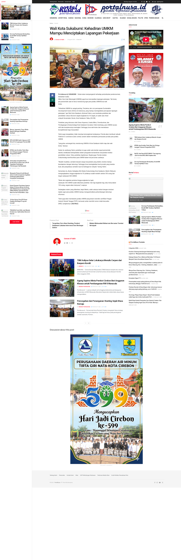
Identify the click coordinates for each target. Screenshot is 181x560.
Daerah (71, 18)
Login (154, 1)
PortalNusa (57, 482)
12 (99, 266)
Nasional (78, 18)
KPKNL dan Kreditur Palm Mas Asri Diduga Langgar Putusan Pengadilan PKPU (19, 151)
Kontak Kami (68, 1)
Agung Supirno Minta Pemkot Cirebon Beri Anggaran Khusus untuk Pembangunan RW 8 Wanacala (142, 127)
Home (51, 23)
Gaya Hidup (106, 18)
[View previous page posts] (85, 323)
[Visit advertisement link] (16, 72)
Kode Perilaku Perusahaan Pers (119, 475)
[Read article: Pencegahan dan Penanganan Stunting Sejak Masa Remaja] (62, 308)
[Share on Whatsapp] (52, 100)
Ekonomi (90, 18)
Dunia (84, 18)
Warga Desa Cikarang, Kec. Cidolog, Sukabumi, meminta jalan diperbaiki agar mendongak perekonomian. (143, 272)
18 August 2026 (96, 286)
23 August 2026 (90, 266)
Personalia (61, 1)
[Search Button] (162, 18)
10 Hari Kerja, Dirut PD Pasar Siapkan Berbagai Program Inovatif (18, 201)
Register (161, 1)
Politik (140, 18)
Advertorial (62, 18)
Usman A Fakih (59, 39)
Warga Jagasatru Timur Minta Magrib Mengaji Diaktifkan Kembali (19, 131)
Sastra (115, 18)
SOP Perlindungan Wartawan (87, 475)
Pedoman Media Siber (103, 475)
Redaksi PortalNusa (84, 286)
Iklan (73, 1)
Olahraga (98, 18)
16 (106, 286)
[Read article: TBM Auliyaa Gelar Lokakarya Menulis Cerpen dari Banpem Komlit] (62, 267)
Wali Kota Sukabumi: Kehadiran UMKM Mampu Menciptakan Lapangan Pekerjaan (16, 13)
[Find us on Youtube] (146, 1)
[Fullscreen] (161, 47)
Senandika (53, 18)
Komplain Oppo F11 (135, 278)
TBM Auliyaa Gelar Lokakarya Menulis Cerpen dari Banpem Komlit (19, 25)
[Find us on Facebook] (154, 482)
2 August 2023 (71, 39)
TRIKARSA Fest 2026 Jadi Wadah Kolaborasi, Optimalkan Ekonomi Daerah (20, 211)
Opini (146, 18)
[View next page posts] (88, 323)
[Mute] (157, 47)
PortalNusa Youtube (137, 242)
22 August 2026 (146, 212)
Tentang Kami (53, 1)
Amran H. (81, 266)
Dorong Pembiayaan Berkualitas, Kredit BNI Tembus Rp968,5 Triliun (20, 35)
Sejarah (123, 18)
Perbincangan (154, 18)
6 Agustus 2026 (133, 248)
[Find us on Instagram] (144, 1)
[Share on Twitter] (52, 104)
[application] (146, 39)
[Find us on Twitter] (149, 1)
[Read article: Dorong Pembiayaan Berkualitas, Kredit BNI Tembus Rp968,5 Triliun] (134, 209)
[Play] (131, 47)
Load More (16, 221)
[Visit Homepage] (65, 9)
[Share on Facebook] (52, 95)
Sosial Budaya (132, 18)
